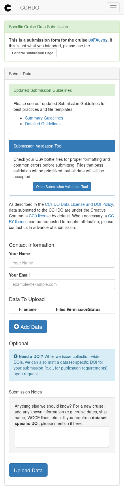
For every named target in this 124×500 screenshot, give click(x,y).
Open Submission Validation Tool (62, 186)
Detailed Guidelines (43, 123)
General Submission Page (32, 52)
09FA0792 (98, 40)
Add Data (30, 326)
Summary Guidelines (44, 118)
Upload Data (28, 470)
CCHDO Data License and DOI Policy (79, 204)
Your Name (19, 253)
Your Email (19, 275)
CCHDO (29, 7)
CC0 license (40, 216)
